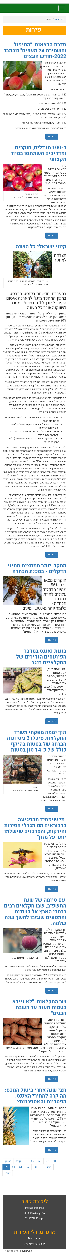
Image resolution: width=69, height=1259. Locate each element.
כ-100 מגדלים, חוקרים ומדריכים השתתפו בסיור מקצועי (38, 153)
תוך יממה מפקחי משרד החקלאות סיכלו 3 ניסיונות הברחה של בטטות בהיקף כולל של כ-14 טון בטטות (36, 741)
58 (54, 1161)
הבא (49, 1167)
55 (32, 1161)
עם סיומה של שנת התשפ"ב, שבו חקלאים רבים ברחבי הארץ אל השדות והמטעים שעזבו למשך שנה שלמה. (35, 911)
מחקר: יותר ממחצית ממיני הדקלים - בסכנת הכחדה (36, 568)
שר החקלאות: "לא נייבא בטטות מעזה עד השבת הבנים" (39, 1007)
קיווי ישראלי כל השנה (41, 247)
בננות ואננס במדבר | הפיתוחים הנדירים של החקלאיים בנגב (41, 657)
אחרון (7, 1173)
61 (20, 1167)
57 (47, 1161)
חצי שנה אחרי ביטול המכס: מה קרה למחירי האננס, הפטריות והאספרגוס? (35, 1096)
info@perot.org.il (34, 1208)
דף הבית (59, 19)
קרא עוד (50, 136)
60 (13, 1167)
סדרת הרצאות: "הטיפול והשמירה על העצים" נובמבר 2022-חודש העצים (35, 50)
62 (28, 1167)
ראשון (8, 1161)
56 (39, 1161)
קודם (18, 1161)
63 (35, 1167)
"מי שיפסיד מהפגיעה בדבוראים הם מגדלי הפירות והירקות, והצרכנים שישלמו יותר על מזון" (35, 828)
